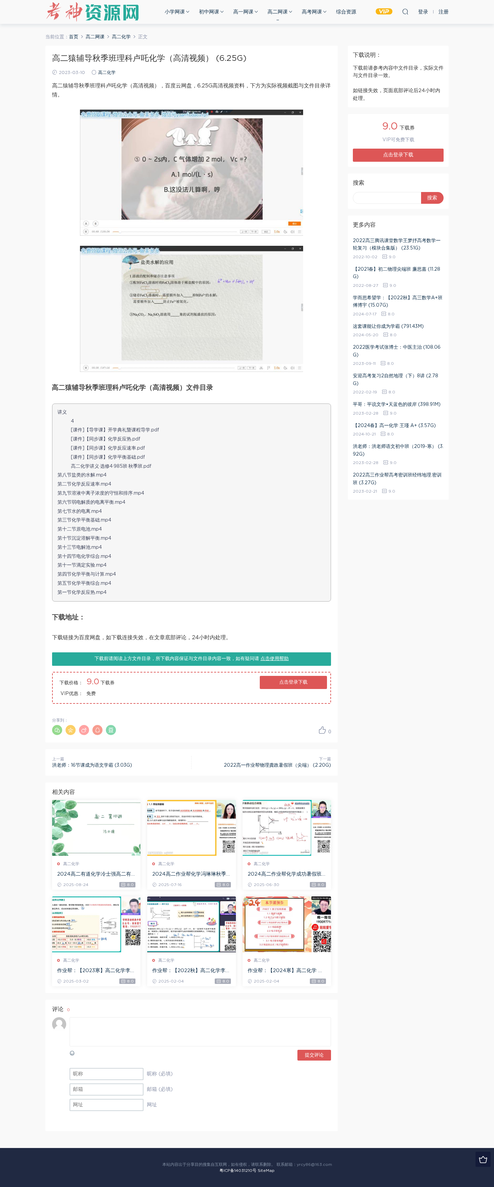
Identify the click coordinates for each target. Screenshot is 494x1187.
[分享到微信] (57, 730)
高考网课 (312, 11)
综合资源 (346, 11)
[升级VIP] (483, 1159)
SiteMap (266, 1171)
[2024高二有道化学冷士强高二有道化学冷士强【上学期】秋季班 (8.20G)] (96, 828)
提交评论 (314, 1055)
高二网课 (277, 11)
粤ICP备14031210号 (237, 1171)
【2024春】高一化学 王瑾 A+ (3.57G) (394, 425)
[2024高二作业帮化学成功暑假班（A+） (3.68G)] (287, 828)
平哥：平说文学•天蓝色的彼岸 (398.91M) (397, 404)
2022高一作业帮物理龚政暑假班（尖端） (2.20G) (277, 765)
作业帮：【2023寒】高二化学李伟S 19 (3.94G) (96, 971)
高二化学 (107, 73)
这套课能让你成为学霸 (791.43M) (388, 326)
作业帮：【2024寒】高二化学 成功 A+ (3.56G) (285, 971)
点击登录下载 (293, 682)
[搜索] (405, 11)
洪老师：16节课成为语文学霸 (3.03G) (92, 765)
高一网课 (243, 11)
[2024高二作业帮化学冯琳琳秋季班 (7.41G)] (191, 828)
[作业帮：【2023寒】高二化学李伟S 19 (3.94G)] (96, 924)
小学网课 (175, 11)
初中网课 (209, 11)
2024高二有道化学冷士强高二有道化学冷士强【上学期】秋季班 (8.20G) (94, 875)
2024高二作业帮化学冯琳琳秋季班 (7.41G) (189, 875)
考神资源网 (92, 12)
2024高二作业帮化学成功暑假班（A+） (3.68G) (285, 875)
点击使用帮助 (274, 658)
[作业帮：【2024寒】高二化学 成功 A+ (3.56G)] (287, 924)
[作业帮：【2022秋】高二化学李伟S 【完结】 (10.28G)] (191, 924)
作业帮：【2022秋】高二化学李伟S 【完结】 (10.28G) (191, 971)
